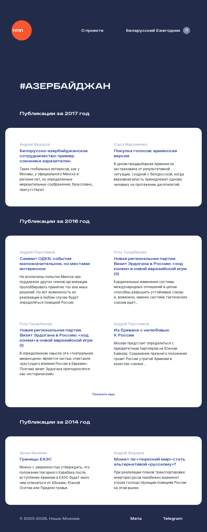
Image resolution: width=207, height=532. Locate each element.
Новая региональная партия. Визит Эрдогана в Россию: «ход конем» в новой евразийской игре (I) (56, 337)
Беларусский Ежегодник (153, 30)
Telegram (172, 518)
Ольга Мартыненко (130, 144)
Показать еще (103, 394)
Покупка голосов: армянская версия (145, 153)
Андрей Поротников (37, 252)
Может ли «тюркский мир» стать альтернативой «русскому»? (149, 461)
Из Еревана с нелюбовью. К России (142, 332)
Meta (136, 518)
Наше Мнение (22, 30)
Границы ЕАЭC (36, 459)
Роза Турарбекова (130, 252)
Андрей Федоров (35, 144)
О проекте (92, 30)
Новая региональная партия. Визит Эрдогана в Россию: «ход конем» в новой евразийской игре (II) (150, 266)
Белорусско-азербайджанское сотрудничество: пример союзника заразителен (54, 155)
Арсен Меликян (33, 453)
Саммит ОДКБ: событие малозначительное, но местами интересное (55, 263)
